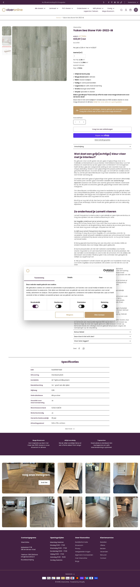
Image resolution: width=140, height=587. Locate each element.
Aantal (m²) (77, 53)
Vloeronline (65, 582)
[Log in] (126, 10)
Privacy (77, 548)
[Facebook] (108, 2)
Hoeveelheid (77, 118)
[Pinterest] (111, 2)
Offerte (102, 545)
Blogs (77, 561)
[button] (102, 129)
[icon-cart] (130, 10)
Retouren (103, 555)
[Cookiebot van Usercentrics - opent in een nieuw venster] (105, 270)
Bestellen (103, 542)
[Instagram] (114, 2)
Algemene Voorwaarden (84, 555)
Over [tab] (100, 277)
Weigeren (69, 315)
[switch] (58, 306)
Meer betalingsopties (102, 140)
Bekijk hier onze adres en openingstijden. (107, 102)
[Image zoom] (39, 53)
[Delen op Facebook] (79, 348)
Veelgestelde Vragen (82, 552)
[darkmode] (136, 10)
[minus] (75, 122)
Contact (103, 558)
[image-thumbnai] (6, 31)
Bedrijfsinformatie (81, 542)
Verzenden (104, 552)
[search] (121, 10)
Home (58, 18)
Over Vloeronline (81, 558)
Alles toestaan (99, 315)
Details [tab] (70, 277)
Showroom (79, 545)
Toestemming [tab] (39, 278)
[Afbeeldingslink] (28, 478)
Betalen (103, 548)
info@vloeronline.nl (28, 557)
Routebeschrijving (27, 560)
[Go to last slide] (3, 2)
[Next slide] (104, 2)
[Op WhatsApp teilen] (83, 348)
